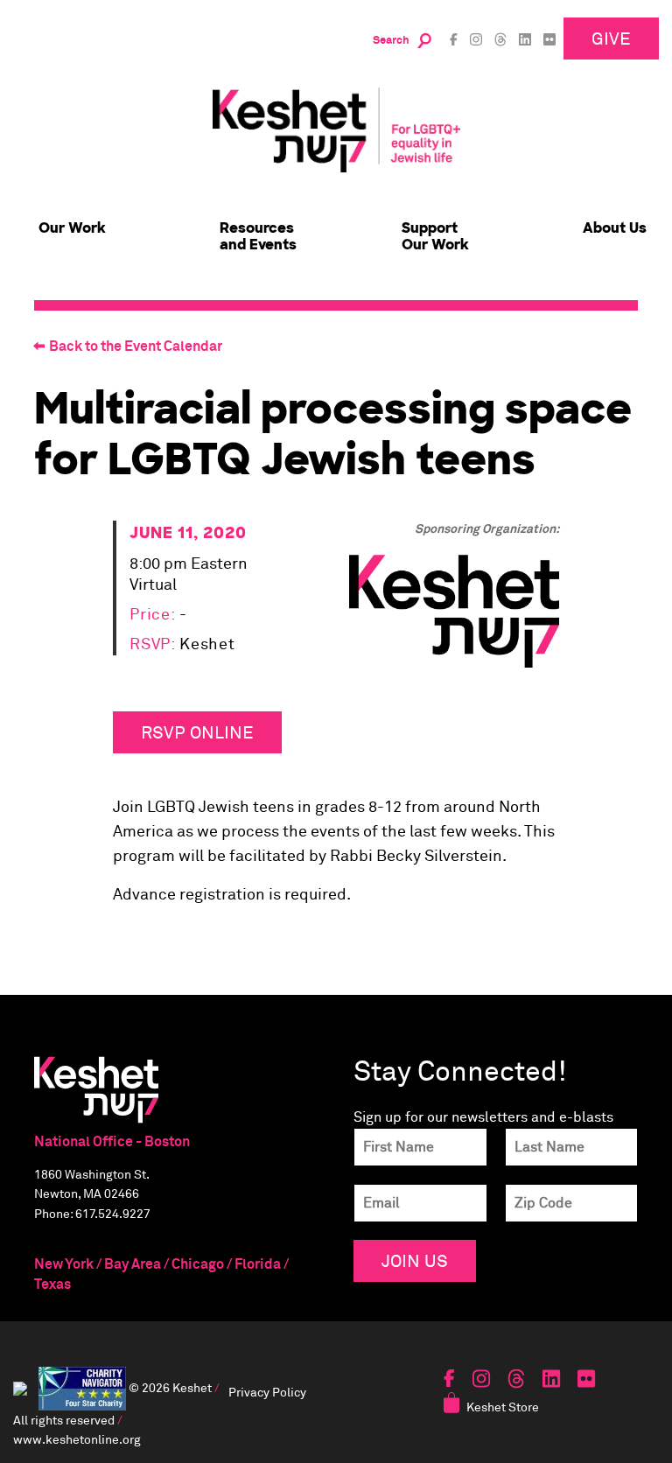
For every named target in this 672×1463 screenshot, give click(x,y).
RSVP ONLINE (197, 732)
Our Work (72, 228)
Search (391, 40)
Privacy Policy (267, 1391)
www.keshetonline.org (77, 1439)
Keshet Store (502, 1406)
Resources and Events (258, 236)
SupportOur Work (435, 236)
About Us (615, 228)
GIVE (611, 38)
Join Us (415, 1260)
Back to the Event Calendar (135, 347)
